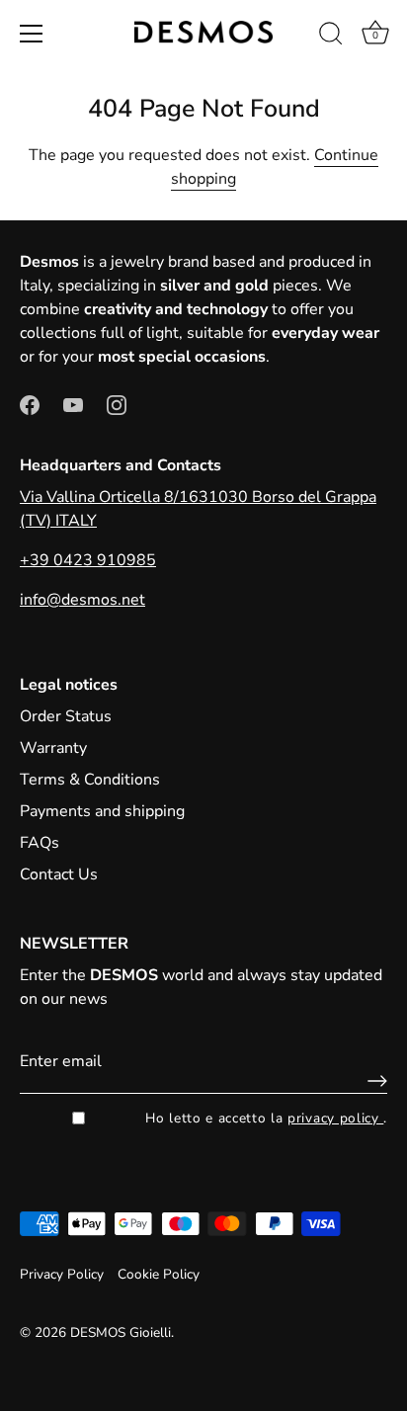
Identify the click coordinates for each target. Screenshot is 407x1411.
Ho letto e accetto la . (266, 1118)
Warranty (53, 748)
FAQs (39, 843)
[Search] (331, 36)
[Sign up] (372, 1081)
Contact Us (59, 874)
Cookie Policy (159, 1274)
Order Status (66, 716)
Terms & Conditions (90, 779)
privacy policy (335, 1118)
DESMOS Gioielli (120, 1332)
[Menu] (31, 33)
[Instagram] (116, 404)
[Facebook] (30, 404)
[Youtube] (73, 404)
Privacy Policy (62, 1274)
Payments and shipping (102, 811)
